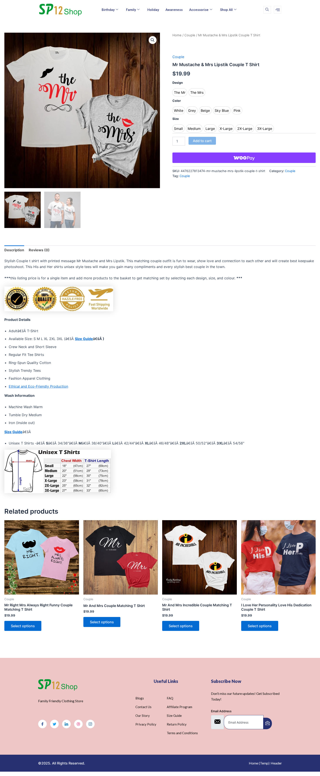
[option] (179, 92)
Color (176, 100)
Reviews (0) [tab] (39, 250)
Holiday (153, 10)
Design (177, 82)
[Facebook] (42, 724)
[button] (153, 40)
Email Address (221, 711)
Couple (189, 35)
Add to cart (202, 141)
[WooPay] (244, 158)
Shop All (226, 10)
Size (175, 119)
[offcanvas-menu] (277, 10)
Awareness (174, 10)
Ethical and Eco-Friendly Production (38, 386)
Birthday (108, 10)
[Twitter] (54, 724)
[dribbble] (78, 724)
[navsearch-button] (267, 10)
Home (177, 35)
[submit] (267, 723)
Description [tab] (14, 250)
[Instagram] (90, 724)
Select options (23, 626)
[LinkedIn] (66, 724)
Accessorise (199, 10)
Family (131, 10)
